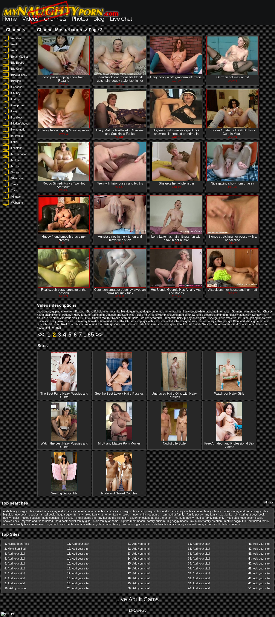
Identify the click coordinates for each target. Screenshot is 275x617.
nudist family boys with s (177, 511)
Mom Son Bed (17, 548)
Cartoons (16, 87)
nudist (80, 511)
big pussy (67, 517)
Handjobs (17, 117)
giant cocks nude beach (151, 524)
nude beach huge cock (45, 524)
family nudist (11, 517)
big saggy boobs (177, 521)
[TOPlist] (7, 613)
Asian (14, 50)
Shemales (17, 178)
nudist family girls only (210, 517)
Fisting (15, 99)
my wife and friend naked (37, 521)
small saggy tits (86, 517)
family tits (22, 524)
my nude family (184, 517)
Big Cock (17, 68)
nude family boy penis (145, 514)
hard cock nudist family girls (72, 521)
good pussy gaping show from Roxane (64, 78)
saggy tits (26, 511)
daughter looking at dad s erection (151, 517)
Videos (30, 19)
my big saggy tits (149, 511)
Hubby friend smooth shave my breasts (64, 238)
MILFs (15, 166)
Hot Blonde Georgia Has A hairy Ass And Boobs (176, 291)
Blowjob (16, 81)
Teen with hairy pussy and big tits (120, 183)
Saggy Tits (18, 172)
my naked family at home (95, 514)
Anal (14, 44)
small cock (48, 514)
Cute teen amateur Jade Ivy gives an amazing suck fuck (120, 291)
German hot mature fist (232, 77)
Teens (15, 184)
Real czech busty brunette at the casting (63, 291)
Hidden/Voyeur (20, 123)
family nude (221, 511)
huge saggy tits (66, 514)
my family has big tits (218, 514)
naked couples (31, 517)
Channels (55, 19)
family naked (121, 514)
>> (99, 334)
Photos (80, 19)
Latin (14, 141)
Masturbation (19, 154)
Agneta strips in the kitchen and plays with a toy (120, 238)
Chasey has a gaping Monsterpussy (63, 130)
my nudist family (63, 511)
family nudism (156, 521)
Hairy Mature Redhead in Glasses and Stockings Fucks (120, 132)
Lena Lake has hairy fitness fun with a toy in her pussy (176, 238)
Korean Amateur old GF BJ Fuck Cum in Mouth (232, 132)
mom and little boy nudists (223, 524)
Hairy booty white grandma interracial (176, 77)
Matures (16, 160)
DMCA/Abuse (137, 610)
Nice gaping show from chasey (232, 183)
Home (9, 19)
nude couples (50, 517)
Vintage (16, 196)
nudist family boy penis (119, 524)
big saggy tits (127, 511)
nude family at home (105, 521)
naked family (43, 511)
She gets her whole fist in (176, 183)
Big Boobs (17, 62)
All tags (269, 502)
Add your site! (16, 553)
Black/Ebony (19, 75)
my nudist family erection (206, 521)
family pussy (195, 514)
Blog (98, 19)
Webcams (17, 202)
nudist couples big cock (101, 511)
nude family (10, 511)
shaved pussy (195, 524)
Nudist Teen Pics (18, 543)
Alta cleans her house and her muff (232, 289)
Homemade (18, 129)
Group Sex (17, 105)
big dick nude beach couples (21, 514)
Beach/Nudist (19, 56)
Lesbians (16, 147)
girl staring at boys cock (250, 514)
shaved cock (11, 521)
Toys (14, 190)
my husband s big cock (112, 517)
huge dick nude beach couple (245, 517)
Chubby (16, 93)
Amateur (16, 38)
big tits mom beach (133, 521)
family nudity (176, 524)
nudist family (204, 511)
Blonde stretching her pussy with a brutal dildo (232, 238)
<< (41, 334)
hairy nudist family (173, 514)
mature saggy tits (235, 521)
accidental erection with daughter (81, 524)
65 (90, 334)
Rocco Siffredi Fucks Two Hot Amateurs (64, 185)
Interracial (17, 135)
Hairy (14, 111)
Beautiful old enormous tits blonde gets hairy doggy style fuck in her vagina (120, 80)
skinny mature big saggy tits (248, 511)
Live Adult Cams (137, 599)
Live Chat (121, 19)
